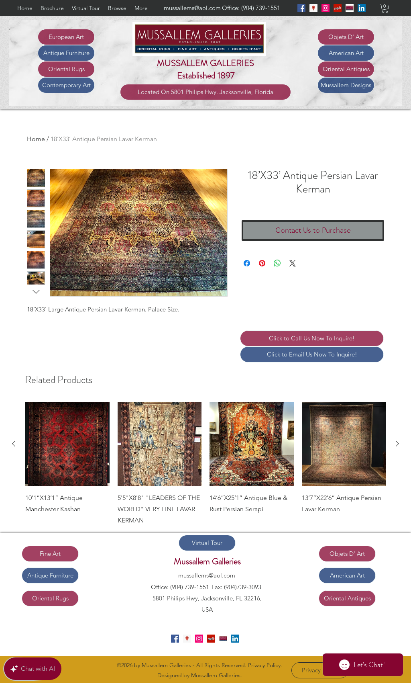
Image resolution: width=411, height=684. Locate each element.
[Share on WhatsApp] (277, 263)
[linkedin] (362, 8)
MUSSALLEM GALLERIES (205, 63)
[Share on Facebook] (247, 263)
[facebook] (301, 8)
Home (36, 139)
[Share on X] (292, 263)
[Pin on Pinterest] (262, 263)
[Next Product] (397, 443)
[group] (205, 464)
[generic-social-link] (350, 8)
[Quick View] (67, 444)
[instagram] (325, 8)
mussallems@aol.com (192, 8)
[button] (385, 8)
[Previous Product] (13, 443)
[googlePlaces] (313, 8)
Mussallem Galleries (207, 561)
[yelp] (338, 8)
